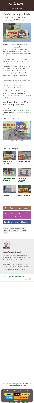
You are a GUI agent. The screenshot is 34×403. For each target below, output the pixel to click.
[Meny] (32, 8)
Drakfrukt (9, 397)
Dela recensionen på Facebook (18, 222)
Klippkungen (7, 230)
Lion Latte (29, 279)
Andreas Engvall (21, 17)
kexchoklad (17, 47)
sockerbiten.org (11, 383)
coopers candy (15, 228)
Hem (6, 21)
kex (23, 228)
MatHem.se (27, 110)
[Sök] (1, 8)
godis (10, 385)
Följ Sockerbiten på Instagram (17, 208)
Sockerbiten (17, 3)
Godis (10, 21)
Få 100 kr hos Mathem (21, 397)
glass (13, 385)
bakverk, (17, 385)
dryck (20, 385)
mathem (23, 230)
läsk (25, 385)
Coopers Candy (16, 110)
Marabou (15, 230)
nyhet (5, 232)
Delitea (17, 394)
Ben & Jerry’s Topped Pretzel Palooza (13, 277)
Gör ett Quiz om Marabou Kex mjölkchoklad (17, 215)
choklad (5, 228)
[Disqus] (17, 303)
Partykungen (25, 394)
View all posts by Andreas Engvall (14, 269)
